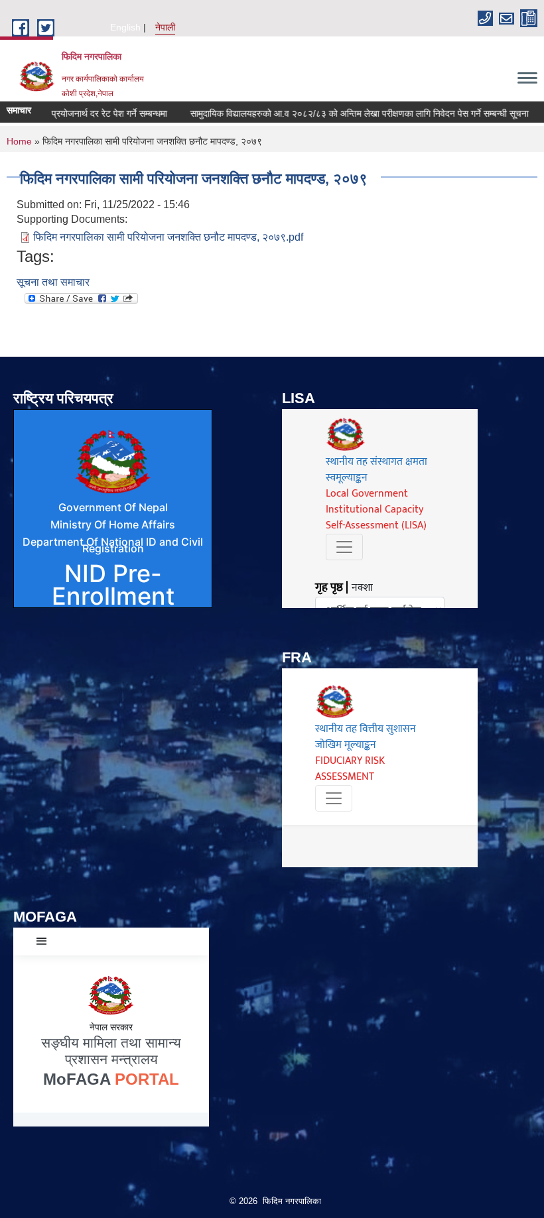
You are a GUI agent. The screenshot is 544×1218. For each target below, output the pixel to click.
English (125, 27)
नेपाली (165, 27)
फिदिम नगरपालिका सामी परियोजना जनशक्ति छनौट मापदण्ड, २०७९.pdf (168, 237)
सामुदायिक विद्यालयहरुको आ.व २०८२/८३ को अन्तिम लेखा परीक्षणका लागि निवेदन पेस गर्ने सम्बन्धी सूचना (338, 113)
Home (19, 141)
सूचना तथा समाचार (53, 282)
